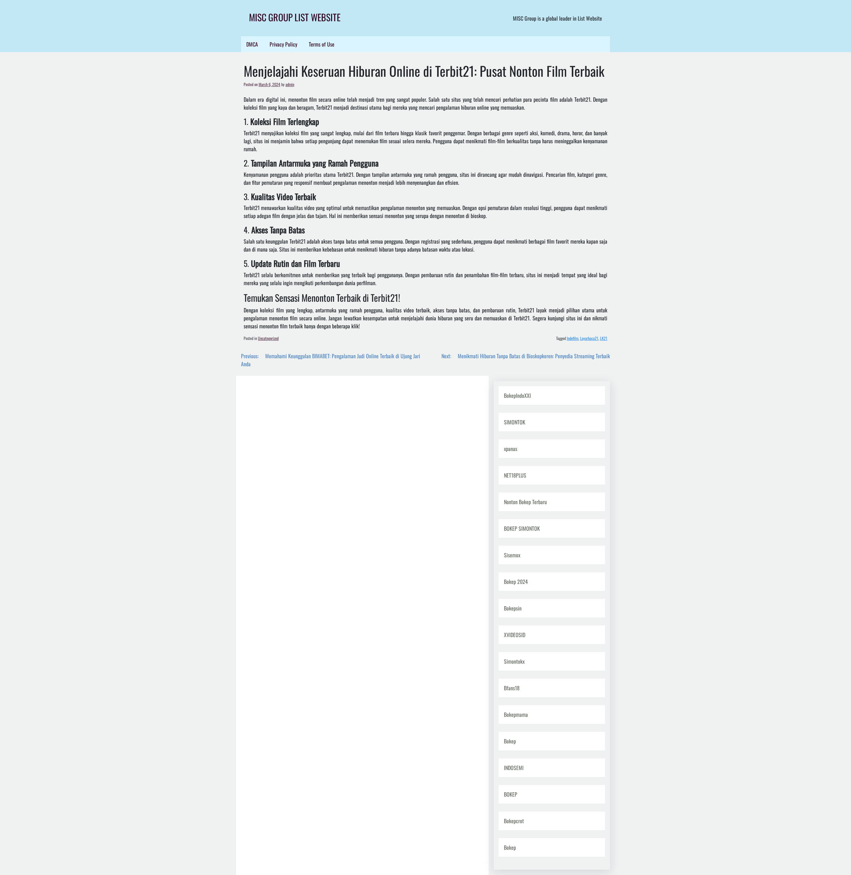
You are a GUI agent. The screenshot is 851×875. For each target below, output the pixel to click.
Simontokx (514, 661)
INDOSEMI (514, 768)
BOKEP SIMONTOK (522, 528)
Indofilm (572, 338)
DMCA (252, 44)
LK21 (603, 338)
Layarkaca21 (589, 338)
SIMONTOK (514, 422)
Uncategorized (268, 338)
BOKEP (510, 794)
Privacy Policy (283, 44)
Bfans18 (512, 688)
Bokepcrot (514, 821)
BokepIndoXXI (517, 395)
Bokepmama (516, 714)
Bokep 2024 (516, 582)
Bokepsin (513, 608)
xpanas (510, 449)
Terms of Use (321, 44)
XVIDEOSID (514, 635)
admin (290, 84)
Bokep (510, 741)
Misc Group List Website (294, 17)
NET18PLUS (515, 475)
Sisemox (512, 555)
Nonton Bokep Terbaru (525, 502)
